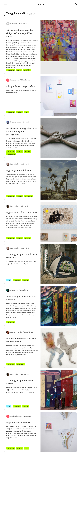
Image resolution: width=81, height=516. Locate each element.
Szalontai (13, 80)
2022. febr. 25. (28, 332)
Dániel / (18, 164)
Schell (12, 206)
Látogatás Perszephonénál (21, 86)
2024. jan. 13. (26, 122)
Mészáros (13, 122)
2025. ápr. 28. (25, 80)
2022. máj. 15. (25, 248)
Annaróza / (20, 332)
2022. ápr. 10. (24, 290)
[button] (76, 4)
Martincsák (14, 416)
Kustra (12, 164)
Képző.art (41, 4)
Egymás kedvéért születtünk (21, 212)
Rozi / (19, 80)
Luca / (19, 122)
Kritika (27, 151)
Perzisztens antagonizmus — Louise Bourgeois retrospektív (21, 131)
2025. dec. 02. (23, 24)
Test (26, 112)
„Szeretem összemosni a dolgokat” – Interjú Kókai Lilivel (19, 33)
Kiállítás (27, 70)
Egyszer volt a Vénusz (18, 422)
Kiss (11, 290)
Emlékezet (11, 364)
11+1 (9, 280)
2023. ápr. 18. (25, 164)
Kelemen (13, 332)
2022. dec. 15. (24, 206)
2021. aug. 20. (27, 416)
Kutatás (19, 196)
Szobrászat (11, 154)
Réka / (17, 206)
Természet (28, 196)
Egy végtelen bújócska (18, 170)
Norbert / (16, 290)
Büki (11, 24)
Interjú (19, 70)
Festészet (11, 70)
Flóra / (16, 24)
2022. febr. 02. (24, 374)
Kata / (20, 416)
